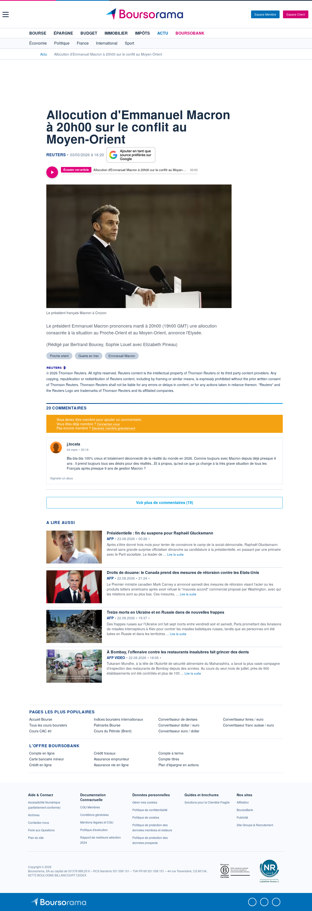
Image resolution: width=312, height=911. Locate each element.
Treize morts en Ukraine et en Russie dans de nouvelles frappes (165, 612)
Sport (129, 43)
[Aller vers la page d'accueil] (156, 14)
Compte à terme (171, 753)
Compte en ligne (42, 753)
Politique (61, 43)
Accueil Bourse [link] (40, 719)
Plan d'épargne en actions (178, 764)
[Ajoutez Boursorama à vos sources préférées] (131, 155)
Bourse (37, 33)
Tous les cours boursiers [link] (48, 725)
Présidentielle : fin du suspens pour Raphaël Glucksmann (160, 533)
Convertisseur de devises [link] (177, 719)
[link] (33, 815)
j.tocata (73, 444)
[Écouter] (52, 172)
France (83, 43)
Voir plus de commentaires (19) (164, 502)
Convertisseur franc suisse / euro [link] (248, 725)
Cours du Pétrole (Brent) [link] (113, 730)
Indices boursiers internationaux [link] (118, 719)
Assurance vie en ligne (111, 764)
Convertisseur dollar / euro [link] (178, 725)
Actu (162, 33)
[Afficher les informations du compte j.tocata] (56, 447)
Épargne (63, 33)
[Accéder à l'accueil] (31, 53)
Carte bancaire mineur (46, 758)
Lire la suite (175, 554)
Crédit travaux (105, 753)
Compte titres (168, 758)
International (106, 43)
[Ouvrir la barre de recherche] (239, 14)
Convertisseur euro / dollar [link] (178, 730)
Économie (38, 43)
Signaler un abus (61, 478)
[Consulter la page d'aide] (246, 14)
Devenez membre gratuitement (113, 428)
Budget (88, 33)
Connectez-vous (108, 424)
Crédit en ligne (40, 764)
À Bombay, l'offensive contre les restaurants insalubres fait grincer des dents (178, 652)
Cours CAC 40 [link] (40, 730)
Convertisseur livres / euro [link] (243, 719)
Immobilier (116, 33)
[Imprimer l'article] (34, 156)
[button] (5, 14)
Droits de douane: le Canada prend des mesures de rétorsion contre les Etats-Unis (183, 572)
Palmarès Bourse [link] (107, 725)
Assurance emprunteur (111, 758)
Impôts (142, 33)
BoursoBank (190, 33)
